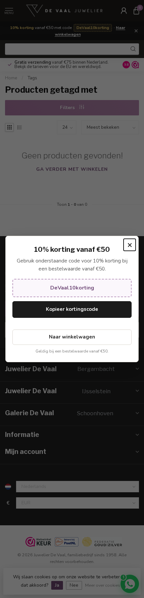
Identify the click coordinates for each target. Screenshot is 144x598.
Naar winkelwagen (72, 337)
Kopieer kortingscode (72, 309)
